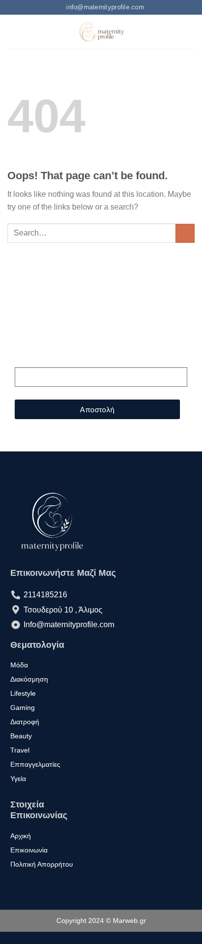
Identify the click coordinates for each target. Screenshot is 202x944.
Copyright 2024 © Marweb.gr (101, 920)
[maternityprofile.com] (101, 32)
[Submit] (185, 233)
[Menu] (13, 32)
